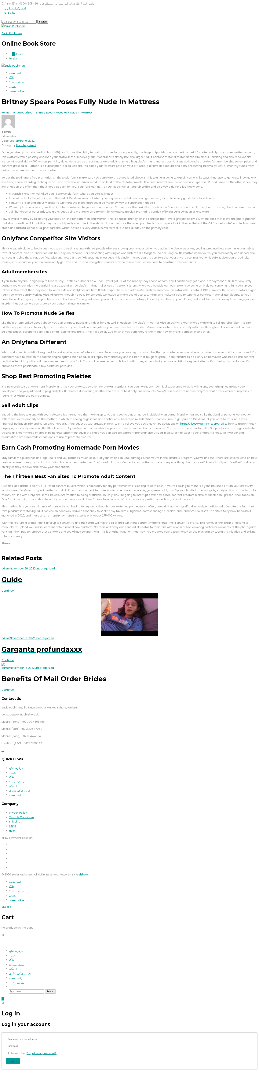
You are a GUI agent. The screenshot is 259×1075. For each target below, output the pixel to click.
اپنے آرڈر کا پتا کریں (15, 8)
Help (12, 831)
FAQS (12, 826)
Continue (8, 591)
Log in (20, 982)
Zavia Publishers (12, 33)
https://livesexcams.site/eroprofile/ (204, 424)
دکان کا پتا (9, 13)
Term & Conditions (21, 817)
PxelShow (82, 874)
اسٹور (12, 86)
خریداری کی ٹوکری (20, 790)
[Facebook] (3, 750)
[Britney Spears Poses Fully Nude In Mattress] (5, 548)
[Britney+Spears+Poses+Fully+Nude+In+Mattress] (3, 548)
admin (6, 568)
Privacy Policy (18, 813)
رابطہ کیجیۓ (15, 73)
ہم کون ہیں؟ (16, 81)
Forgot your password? (42, 1053)
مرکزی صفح (16, 768)
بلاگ (11, 77)
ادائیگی (13, 786)
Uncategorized (26, 145)
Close (7, 907)
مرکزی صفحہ (17, 90)
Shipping (14, 821)
